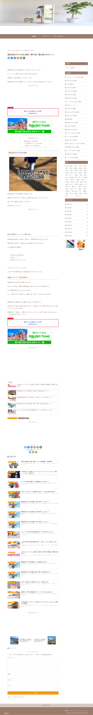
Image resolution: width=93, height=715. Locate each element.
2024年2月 (77, 218)
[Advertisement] (33, 44)
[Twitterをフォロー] (30, 452)
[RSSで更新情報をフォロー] (36, 452)
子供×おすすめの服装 (13, 418)
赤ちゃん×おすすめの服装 (72, 112)
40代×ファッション (71, 105)
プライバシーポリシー (83, 710)
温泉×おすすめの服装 (71, 98)
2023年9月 (77, 235)
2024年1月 (77, 221)
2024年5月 (77, 211)
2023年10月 (77, 232)
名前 (9, 674)
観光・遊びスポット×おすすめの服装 (75, 143)
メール (9, 680)
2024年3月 (77, 214)
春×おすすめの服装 (71, 94)
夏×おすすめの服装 (71, 108)
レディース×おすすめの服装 (73, 133)
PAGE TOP (47, 705)
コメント (10, 657)
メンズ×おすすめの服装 (72, 136)
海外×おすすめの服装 (71, 140)
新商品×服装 (69, 119)
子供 (28, 418)
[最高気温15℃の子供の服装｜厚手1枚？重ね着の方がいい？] (15, 58)
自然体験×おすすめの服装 (72, 147)
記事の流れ (31, 138)
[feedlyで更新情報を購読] (33, 452)
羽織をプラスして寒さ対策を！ (33, 145)
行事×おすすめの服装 (71, 154)
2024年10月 (77, 204)
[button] (86, 67)
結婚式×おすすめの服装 (72, 122)
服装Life (67, 710)
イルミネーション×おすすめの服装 (74, 77)
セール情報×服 (70, 84)
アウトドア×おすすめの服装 (73, 150)
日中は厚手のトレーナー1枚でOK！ (34, 143)
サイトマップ (73, 710)
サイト (9, 686)
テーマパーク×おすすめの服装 (73, 101)
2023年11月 (77, 228)
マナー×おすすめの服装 (72, 157)
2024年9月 (77, 207)
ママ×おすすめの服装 (71, 91)
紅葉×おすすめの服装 (71, 129)
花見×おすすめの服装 (71, 115)
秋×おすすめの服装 (71, 126)
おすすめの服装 (22, 418)
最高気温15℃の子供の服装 (30, 141)
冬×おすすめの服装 (71, 87)
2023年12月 (77, 225)
